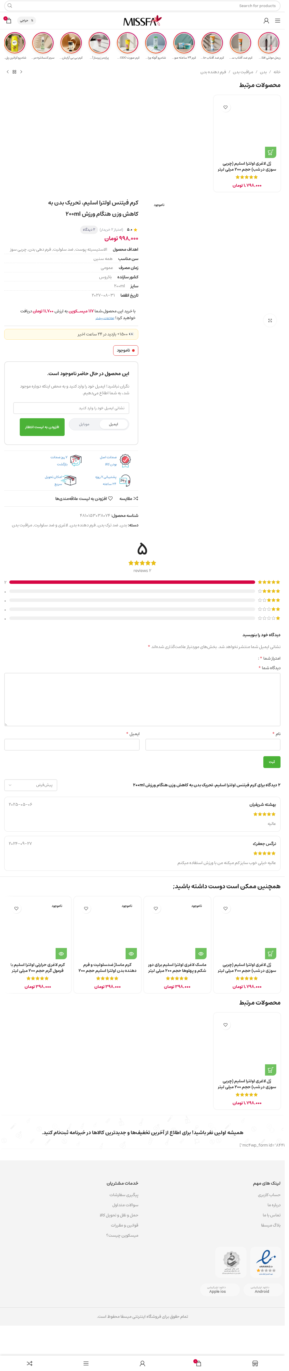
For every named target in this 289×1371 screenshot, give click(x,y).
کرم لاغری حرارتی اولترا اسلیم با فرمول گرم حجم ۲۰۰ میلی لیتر (37, 967)
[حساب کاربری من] (266, 20)
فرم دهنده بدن (213, 72)
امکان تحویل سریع (53, 480)
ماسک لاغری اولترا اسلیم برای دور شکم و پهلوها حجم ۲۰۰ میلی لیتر (177, 967)
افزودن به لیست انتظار (42, 427)
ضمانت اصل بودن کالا (108, 460)
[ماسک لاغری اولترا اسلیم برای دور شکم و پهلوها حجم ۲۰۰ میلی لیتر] (177, 930)
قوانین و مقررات (124, 1225)
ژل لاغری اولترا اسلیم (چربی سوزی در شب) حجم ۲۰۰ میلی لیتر (247, 166)
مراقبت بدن (243, 72)
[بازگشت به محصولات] (14, 72)
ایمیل (113, 424)
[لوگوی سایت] (142, 20)
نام (276, 734)
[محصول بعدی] (7, 72)
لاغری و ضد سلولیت (51, 525)
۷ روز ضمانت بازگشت (59, 460)
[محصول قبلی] (21, 72)
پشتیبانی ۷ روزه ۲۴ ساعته (105, 480)
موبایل (84, 424)
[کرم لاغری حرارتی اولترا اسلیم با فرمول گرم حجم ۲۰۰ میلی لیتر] (37, 930)
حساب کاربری (269, 1195)
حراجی (24, 20)
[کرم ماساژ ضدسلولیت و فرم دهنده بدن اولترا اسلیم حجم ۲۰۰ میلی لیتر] (107, 930)
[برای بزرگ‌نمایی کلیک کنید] (270, 320)
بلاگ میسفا (271, 1225)
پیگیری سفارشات (124, 1195)
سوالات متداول (125, 1205)
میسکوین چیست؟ (122, 1235)
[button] (270, 152)
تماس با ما (272, 1215)
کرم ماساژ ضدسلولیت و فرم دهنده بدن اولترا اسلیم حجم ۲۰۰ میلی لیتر (107, 970)
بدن (263, 72)
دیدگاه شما (269, 668)
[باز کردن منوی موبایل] (277, 20)
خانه (277, 72)
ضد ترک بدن (108, 525)
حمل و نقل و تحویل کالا (118, 1215)
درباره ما (274, 1205)
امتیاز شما (270, 658)
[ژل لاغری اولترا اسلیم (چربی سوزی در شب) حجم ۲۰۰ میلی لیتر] (247, 128)
